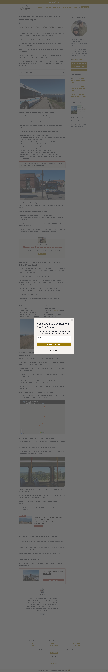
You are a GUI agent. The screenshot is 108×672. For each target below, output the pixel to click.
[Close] (72, 320)
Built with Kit (54, 350)
